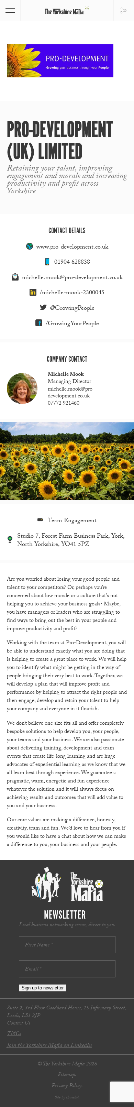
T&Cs (14, 1034)
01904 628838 (72, 262)
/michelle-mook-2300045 (72, 293)
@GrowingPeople (72, 309)
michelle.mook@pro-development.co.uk (72, 278)
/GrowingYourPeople (72, 324)
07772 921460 (63, 403)
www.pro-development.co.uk (72, 247)
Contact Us (18, 1023)
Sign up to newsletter (43, 987)
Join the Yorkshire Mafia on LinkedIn (49, 1046)
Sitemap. (67, 1075)
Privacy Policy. (67, 1086)
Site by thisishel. (67, 1097)
